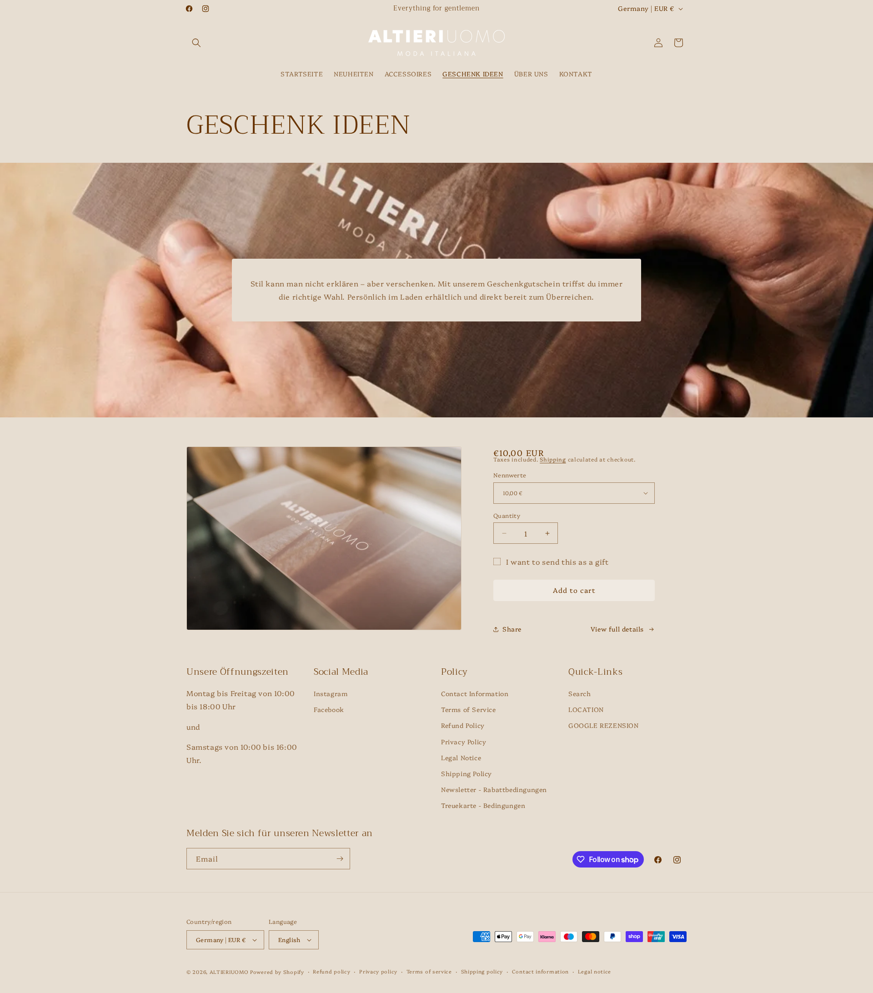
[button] (196, 43)
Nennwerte (510, 475)
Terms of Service (468, 709)
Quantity (506, 515)
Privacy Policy (463, 741)
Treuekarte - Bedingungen (483, 805)
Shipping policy (482, 971)
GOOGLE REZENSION (603, 725)
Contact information (540, 971)
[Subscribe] (340, 858)
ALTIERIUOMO (230, 971)
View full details (617, 628)
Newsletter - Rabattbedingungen (494, 789)
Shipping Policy (466, 773)
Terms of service (429, 971)
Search (579, 693)
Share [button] (512, 628)
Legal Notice (461, 757)
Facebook (329, 709)
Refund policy (331, 971)
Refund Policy (463, 725)
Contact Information (474, 693)
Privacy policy (378, 971)
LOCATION (586, 709)
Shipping (553, 459)
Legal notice (594, 971)
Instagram (330, 693)
